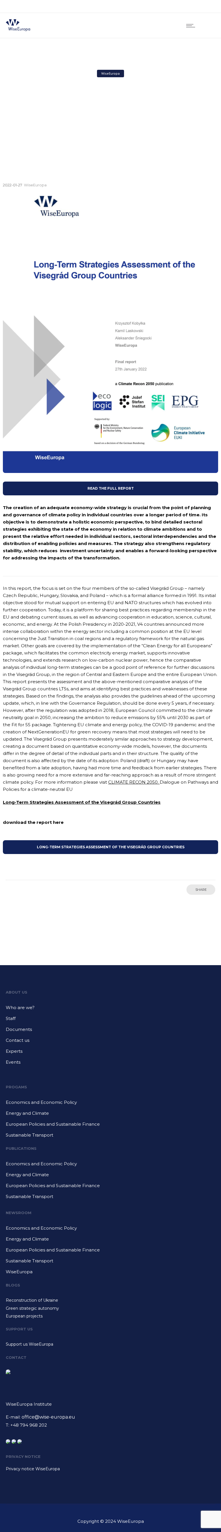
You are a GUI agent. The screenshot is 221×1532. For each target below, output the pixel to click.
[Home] (18, 30)
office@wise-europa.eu (48, 1417)
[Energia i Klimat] (110, 1115)
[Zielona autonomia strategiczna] (110, 1309)
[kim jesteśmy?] (110, 1009)
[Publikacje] (110, 1165)
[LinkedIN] (193, 6)
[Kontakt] (110, 1042)
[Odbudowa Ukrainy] (110, 1301)
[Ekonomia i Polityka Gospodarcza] (110, 1104)
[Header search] (207, 25)
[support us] (110, 1344)
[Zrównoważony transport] (110, 1135)
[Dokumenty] (110, 1031)
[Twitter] (206, 6)
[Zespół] (110, 1020)
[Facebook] (180, 6)
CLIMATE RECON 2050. (134, 782)
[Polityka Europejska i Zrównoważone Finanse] (110, 1126)
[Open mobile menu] (192, 25)
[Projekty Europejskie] (110, 1316)
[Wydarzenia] (110, 1062)
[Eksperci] (110, 1053)
